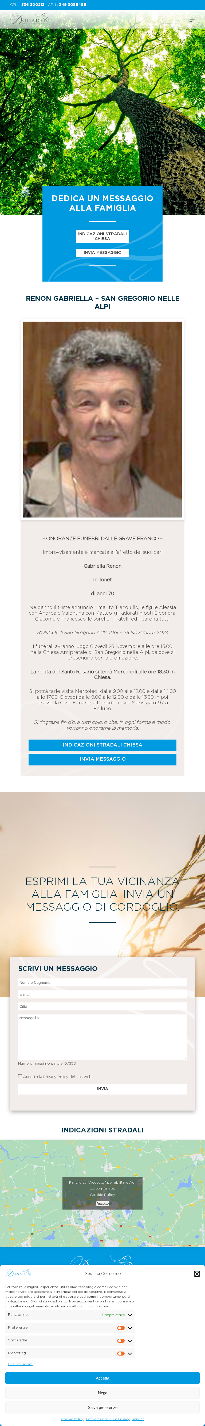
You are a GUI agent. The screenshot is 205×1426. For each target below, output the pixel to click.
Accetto (103, 1204)
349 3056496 (72, 5)
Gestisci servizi (20, 1364)
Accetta (102, 1378)
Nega (102, 1393)
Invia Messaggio (102, 253)
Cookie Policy (72, 1419)
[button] (197, 1274)
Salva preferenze (102, 1407)
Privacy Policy (55, 1077)
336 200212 (32, 5)
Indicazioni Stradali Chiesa (102, 236)
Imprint (138, 1419)
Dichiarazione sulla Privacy (108, 1419)
